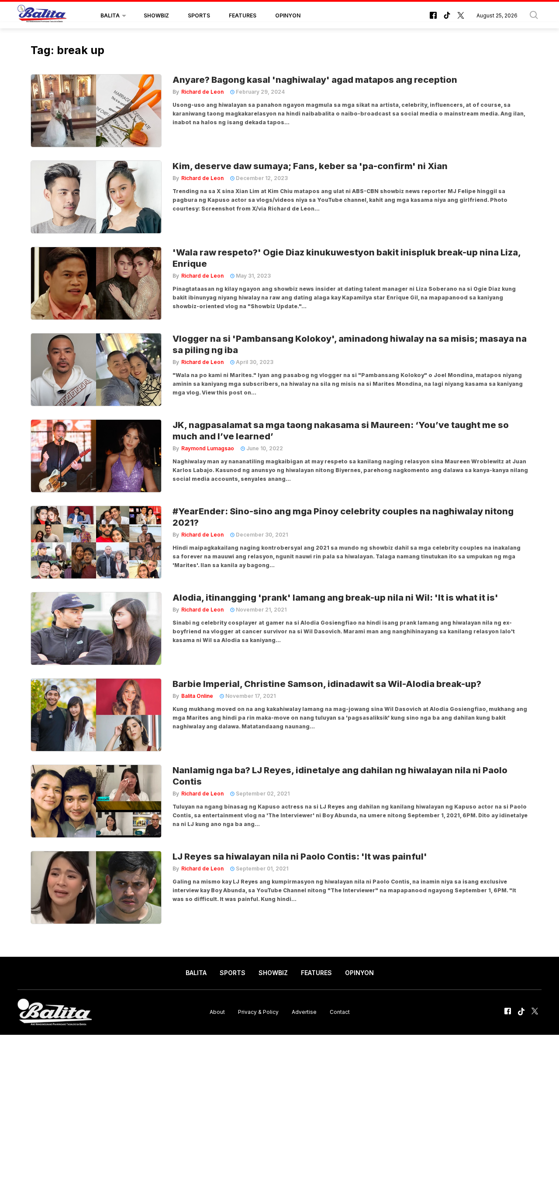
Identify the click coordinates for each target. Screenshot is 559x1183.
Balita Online (197, 696)
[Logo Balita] (41, 16)
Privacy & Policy (258, 1012)
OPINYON (287, 15)
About (217, 1012)
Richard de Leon (202, 91)
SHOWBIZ (156, 15)
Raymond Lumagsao (207, 448)
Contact (340, 1012)
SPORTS (199, 15)
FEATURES (242, 15)
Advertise (304, 1012)
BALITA (110, 15)
